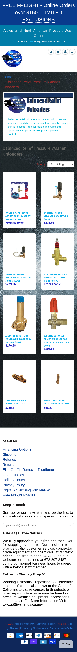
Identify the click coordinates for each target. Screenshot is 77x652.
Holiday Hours (14, 480)
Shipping (9, 454)
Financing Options (17, 449)
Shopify (52, 624)
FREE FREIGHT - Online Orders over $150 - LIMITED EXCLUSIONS (38, 12)
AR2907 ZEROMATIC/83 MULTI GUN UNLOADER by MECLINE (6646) (18, 339)
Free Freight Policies (19, 495)
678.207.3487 (22, 41)
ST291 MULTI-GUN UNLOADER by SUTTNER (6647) (56, 216)
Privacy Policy (14, 485)
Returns (9, 465)
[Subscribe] (70, 525)
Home (7, 77)
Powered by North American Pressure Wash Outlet (46, 628)
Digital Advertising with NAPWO (28, 490)
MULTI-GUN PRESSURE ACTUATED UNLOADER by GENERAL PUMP (17, 216)
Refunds (9, 459)
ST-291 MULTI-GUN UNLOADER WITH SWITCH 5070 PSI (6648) (18, 277)
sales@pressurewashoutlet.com (49, 41)
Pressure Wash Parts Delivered (29, 624)
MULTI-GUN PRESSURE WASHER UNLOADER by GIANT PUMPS (55, 277)
